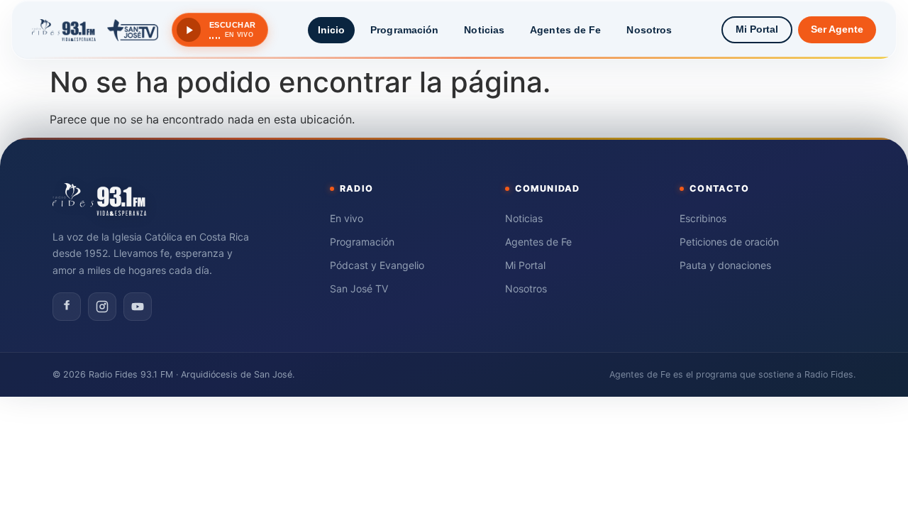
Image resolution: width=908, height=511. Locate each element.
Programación (404, 29)
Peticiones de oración (729, 242)
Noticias (484, 29)
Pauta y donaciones (725, 265)
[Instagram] (102, 306)
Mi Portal (757, 29)
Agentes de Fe (565, 29)
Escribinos (703, 218)
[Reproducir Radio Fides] (189, 30)
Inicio (331, 29)
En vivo (346, 218)
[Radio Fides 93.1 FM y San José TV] (95, 30)
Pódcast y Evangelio (377, 265)
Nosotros (649, 29)
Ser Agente (837, 29)
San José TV (359, 288)
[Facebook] (66, 306)
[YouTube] (137, 306)
